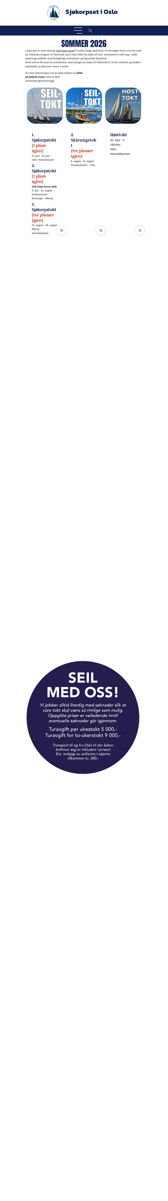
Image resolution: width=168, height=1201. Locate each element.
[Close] (140, 230)
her (52, 80)
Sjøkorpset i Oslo (92, 12)
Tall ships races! (65, 50)
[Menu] (78, 30)
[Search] (90, 30)
